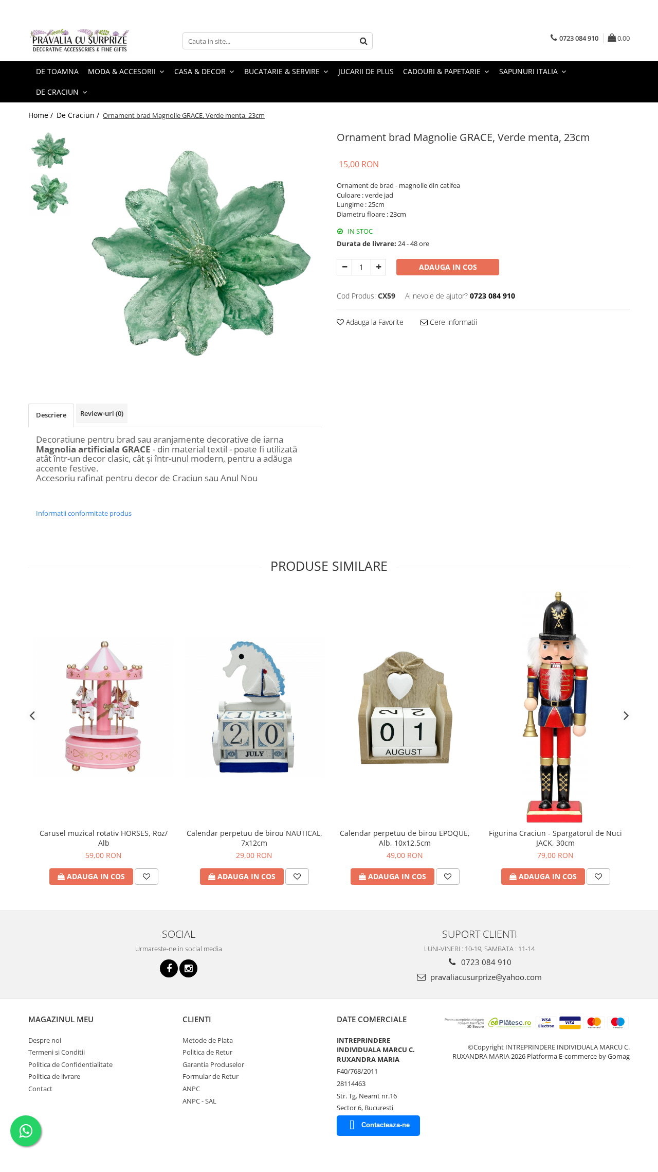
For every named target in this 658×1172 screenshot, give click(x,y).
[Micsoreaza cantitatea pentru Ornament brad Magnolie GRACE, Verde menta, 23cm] (344, 267)
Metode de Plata (207, 1040)
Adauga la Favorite (374, 322)
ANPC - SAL (199, 1101)
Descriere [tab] (51, 414)
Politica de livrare (54, 1076)
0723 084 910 (485, 962)
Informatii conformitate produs (84, 513)
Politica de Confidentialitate (70, 1064)
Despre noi (44, 1040)
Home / (41, 115)
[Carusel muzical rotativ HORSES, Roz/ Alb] (103, 707)
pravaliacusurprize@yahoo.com (485, 977)
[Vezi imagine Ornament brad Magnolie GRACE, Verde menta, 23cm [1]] (50, 193)
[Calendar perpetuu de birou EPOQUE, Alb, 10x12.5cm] (405, 707)
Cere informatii (452, 322)
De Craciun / (79, 115)
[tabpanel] (199, 250)
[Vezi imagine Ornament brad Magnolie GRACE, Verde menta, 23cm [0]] (50, 150)
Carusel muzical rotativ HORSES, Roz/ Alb (104, 838)
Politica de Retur (207, 1052)
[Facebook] (169, 968)
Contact (40, 1088)
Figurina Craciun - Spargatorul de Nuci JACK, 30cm (555, 838)
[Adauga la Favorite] (146, 876)
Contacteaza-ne (385, 1125)
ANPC (191, 1088)
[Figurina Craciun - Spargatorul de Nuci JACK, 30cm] (555, 707)
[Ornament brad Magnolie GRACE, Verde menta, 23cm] (199, 250)
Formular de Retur (210, 1076)
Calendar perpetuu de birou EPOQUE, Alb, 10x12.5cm (405, 838)
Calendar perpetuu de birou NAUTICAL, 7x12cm (254, 838)
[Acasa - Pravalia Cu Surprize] (79, 41)
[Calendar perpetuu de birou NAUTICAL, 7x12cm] (254, 707)
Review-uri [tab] (101, 413)
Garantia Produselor (213, 1064)
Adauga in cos (448, 267)
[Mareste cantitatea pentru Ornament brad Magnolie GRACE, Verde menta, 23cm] (378, 267)
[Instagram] (188, 968)
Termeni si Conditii (56, 1052)
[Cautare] (363, 40)
